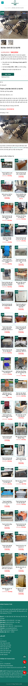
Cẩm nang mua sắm (5, 643)
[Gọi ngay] (25, 662)
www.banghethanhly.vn (11, 628)
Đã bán (10, 8)
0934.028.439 (10, 620)
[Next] (25, 25)
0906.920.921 (9, 624)
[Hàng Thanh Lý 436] (15, 2)
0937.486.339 (9, 626)
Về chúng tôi (3, 85)
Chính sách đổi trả (4, 649)
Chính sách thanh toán (5, 651)
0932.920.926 (10, 622)
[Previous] (2, 25)
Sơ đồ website (4, 654)
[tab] (14, 82)
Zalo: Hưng (8, 74)
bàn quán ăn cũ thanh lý (17, 147)
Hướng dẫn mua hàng (5, 645)
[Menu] (2, 2)
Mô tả (1, 82)
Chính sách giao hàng (5, 647)
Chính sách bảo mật (5, 652)
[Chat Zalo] (25, 656)
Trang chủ (6, 8)
